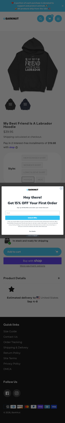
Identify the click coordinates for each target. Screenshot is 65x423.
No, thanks (32, 231)
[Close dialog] (61, 188)
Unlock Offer (32, 218)
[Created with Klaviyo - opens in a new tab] (32, 236)
